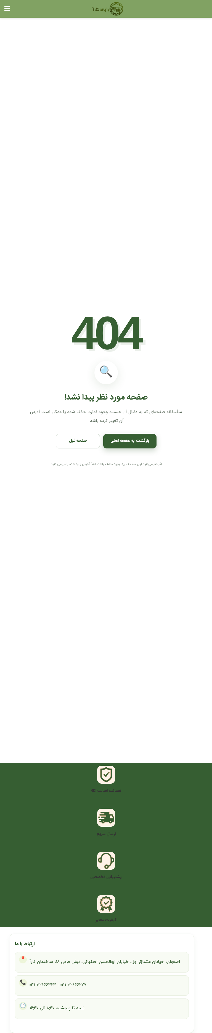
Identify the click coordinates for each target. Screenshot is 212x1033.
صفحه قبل (78, 440)
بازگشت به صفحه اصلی (129, 440)
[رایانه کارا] (114, 9)
